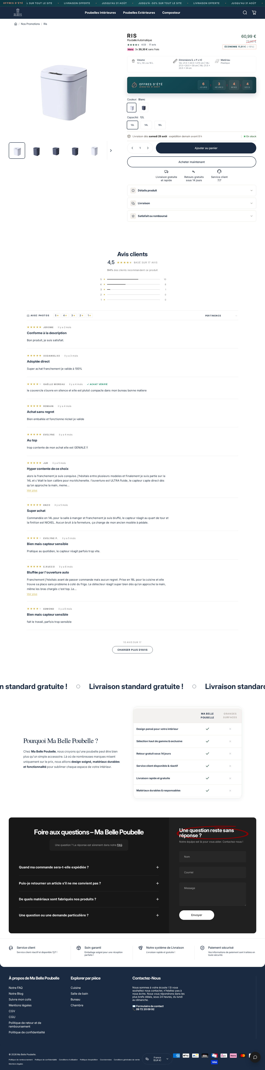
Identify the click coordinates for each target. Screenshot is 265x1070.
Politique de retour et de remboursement (25, 1024)
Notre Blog (16, 993)
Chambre (77, 1005)
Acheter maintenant (191, 162)
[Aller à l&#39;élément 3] (75, 150)
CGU (12, 1017)
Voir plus (32, 490)
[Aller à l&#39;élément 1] (36, 150)
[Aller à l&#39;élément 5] (113, 150)
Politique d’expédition (89, 1060)
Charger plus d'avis (132, 649)
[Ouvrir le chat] (255, 1057)
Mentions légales (20, 1005)
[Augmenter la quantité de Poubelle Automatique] (148, 148)
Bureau (75, 999)
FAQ (119, 844)
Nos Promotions (30, 23)
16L (160, 125)
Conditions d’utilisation (68, 1060)
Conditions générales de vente (127, 1060)
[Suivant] (105, 93)
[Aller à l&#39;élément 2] (55, 150)
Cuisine (76, 988)
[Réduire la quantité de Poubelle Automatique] (131, 148)
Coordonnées (106, 1060)
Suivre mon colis (20, 999)
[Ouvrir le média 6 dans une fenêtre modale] (61, 86)
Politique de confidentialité (27, 1032)
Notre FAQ (16, 988)
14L (146, 125)
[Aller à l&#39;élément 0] (17, 150)
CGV (12, 1011)
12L (132, 125)
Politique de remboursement (21, 1060)
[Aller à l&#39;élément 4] (94, 150)
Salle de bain (79, 993)
